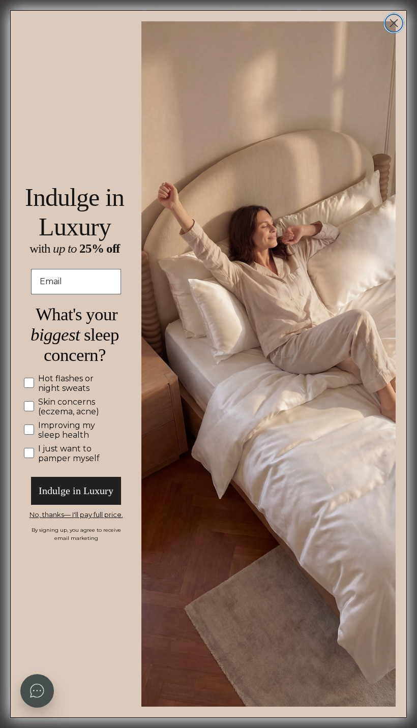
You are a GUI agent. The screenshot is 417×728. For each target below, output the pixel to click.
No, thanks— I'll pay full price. (76, 514)
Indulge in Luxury (76, 490)
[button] (37, 691)
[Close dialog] (394, 23)
